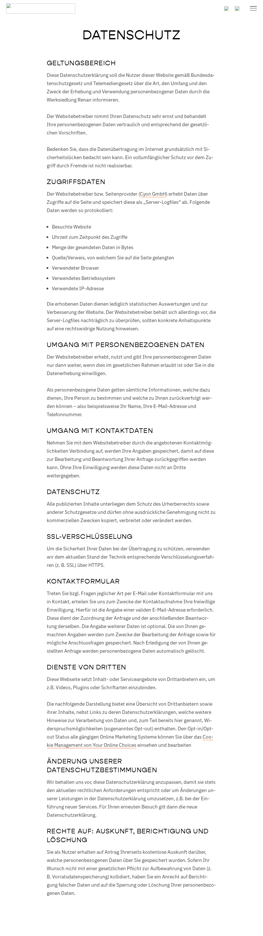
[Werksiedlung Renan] (40, 8)
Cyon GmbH (153, 193)
